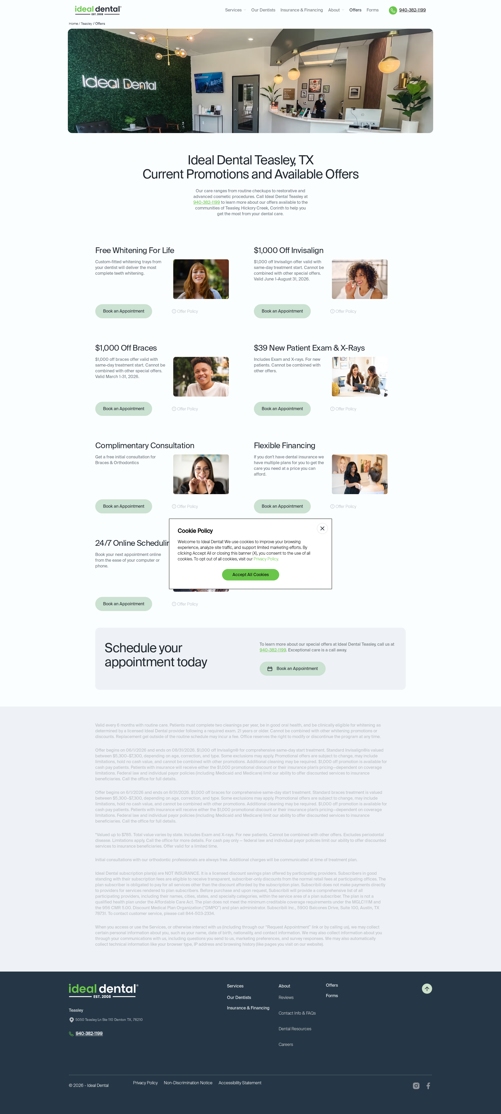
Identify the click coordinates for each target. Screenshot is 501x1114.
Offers (355, 10)
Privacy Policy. (266, 559)
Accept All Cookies (250, 575)
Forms (373, 10)
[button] (236, 10)
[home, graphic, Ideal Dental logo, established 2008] (98, 10)
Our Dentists (263, 10)
